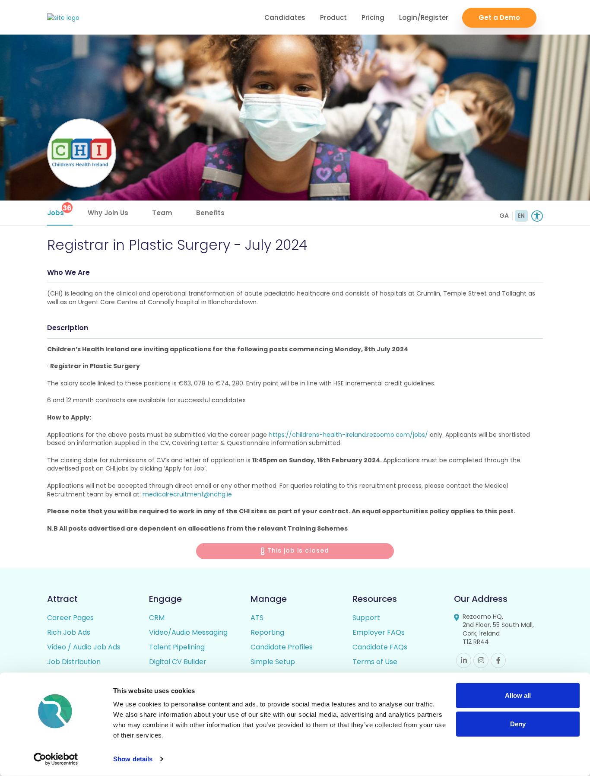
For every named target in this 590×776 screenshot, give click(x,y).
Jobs (59, 210)
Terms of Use (374, 662)
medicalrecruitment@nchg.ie (187, 494)
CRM (157, 618)
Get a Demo (499, 17)
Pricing (373, 17)
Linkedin (463, 660)
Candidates (284, 17)
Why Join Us (108, 212)
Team (162, 212)
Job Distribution (74, 662)
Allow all (518, 695)
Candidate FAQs (379, 647)
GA (504, 215)
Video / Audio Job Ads (84, 647)
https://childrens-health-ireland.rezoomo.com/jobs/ (348, 434)
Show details (132, 759)
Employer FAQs (378, 632)
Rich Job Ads (68, 632)
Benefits (210, 212)
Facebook (498, 660)
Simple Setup (273, 662)
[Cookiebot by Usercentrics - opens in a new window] (56, 759)
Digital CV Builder (177, 662)
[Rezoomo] (63, 17)
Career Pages (70, 618)
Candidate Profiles (282, 647)
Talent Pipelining (177, 647)
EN (521, 215)
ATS (257, 618)
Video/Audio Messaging (188, 632)
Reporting (267, 632)
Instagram (480, 660)
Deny (518, 723)
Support (366, 618)
